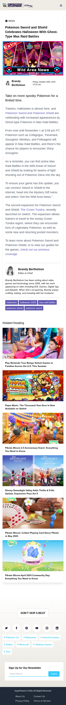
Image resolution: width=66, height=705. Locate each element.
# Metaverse (30, 637)
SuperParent (20, 691)
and (29, 113)
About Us (20, 696)
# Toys (7, 651)
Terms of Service (42, 701)
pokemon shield (15, 308)
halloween (12, 302)
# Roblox (8, 644)
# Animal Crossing (50, 637)
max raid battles (47, 302)
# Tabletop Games (42, 644)
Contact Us (39, 696)
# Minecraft (23, 644)
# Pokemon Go (11, 637)
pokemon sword (34, 308)
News (11, 21)
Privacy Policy (22, 701)
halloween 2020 (28, 302)
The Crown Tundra (32, 209)
